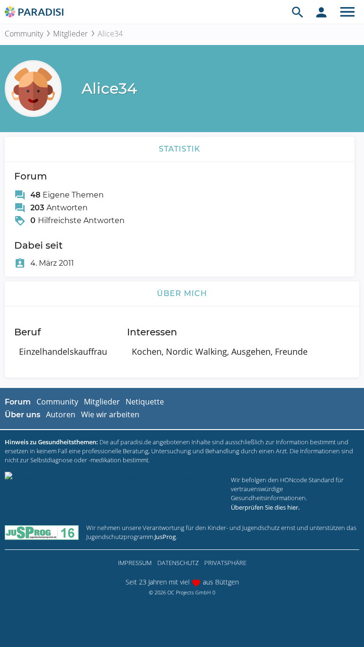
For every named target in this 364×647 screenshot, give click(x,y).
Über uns (22, 414)
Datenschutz (178, 562)
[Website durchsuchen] (297, 12)
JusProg (165, 536)
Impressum (135, 562)
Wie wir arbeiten (110, 414)
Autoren (60, 414)
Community (24, 33)
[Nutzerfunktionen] (321, 12)
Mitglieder (70, 33)
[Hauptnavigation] (347, 12)
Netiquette (145, 401)
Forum (18, 401)
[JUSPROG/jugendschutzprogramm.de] (42, 532)
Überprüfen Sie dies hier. (265, 507)
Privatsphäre (225, 562)
